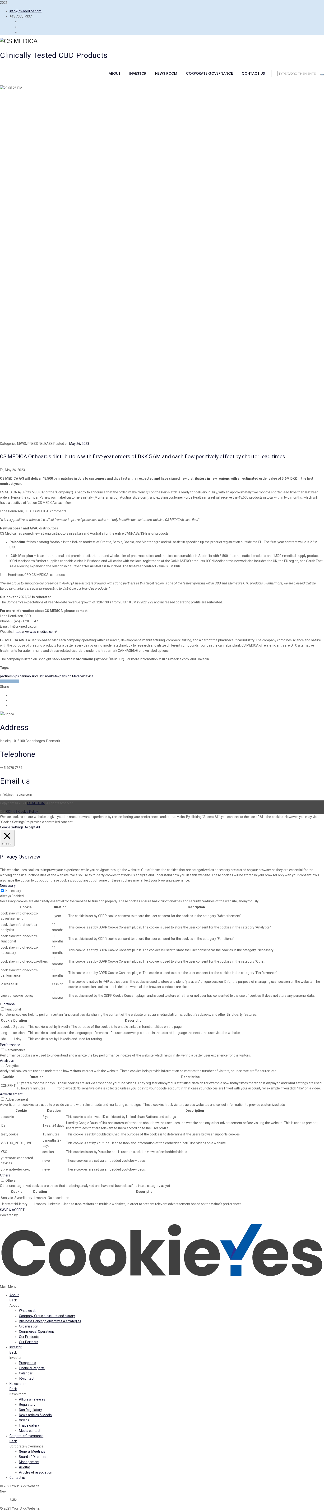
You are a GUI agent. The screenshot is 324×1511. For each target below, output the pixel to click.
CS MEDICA (36, 803)
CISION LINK (9, 681)
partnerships (9, 676)
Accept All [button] (32, 827)
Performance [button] (10, 1045)
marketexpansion (58, 676)
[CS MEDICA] (162, 41)
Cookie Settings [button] (11, 827)
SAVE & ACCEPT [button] (12, 1210)
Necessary (13, 891)
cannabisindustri (32, 676)
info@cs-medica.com (25, 11)
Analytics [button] (7, 1060)
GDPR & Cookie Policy (22, 811)
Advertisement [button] (11, 1094)
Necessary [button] (8, 885)
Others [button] (5, 1175)
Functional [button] (7, 1004)
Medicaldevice (82, 676)
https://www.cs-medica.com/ (35, 632)
